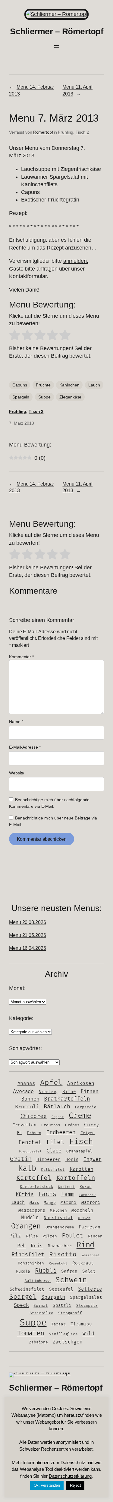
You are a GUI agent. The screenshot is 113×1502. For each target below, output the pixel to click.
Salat (89, 1271)
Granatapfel (79, 1151)
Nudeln (30, 1218)
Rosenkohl (58, 1263)
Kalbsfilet (53, 1169)
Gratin (20, 1159)
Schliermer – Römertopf (56, 31)
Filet (55, 1142)
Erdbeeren (61, 1132)
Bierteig (48, 1091)
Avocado (23, 1092)
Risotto (62, 1254)
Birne (69, 1091)
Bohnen (30, 1099)
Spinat (40, 1305)
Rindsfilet (27, 1254)
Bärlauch (57, 1106)
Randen (95, 1236)
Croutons (50, 1125)
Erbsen (34, 1133)
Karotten (81, 1169)
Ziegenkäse (70, 397)
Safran (69, 1271)
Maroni (69, 1202)
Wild (89, 1334)
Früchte (43, 385)
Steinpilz (87, 1305)
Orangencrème (60, 1227)
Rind (86, 1245)
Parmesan (89, 1227)
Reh (21, 1246)
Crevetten (24, 1125)
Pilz (15, 1236)
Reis (37, 1246)
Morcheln (82, 1210)
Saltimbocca (37, 1281)
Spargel (22, 1297)
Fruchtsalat (30, 1151)
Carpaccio (85, 1107)
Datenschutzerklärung (70, 1476)
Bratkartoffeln (67, 1099)
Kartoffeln (75, 1178)
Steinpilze (41, 1313)
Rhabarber (60, 1246)
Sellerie (90, 1289)
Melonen (58, 1210)
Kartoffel (33, 1178)
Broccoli (27, 1107)
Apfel (51, 1082)
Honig (72, 1159)
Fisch (81, 1141)
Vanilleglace (63, 1334)
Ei (19, 1132)
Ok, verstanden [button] (47, 1485)
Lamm (67, 1194)
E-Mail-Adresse (24, 747)
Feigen (87, 1133)
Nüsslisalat (58, 1217)
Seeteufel (61, 1289)
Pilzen (49, 1236)
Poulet (72, 1235)
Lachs (48, 1194)
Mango (50, 1202)
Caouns (19, 385)
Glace (54, 1151)
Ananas (26, 1083)
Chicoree (33, 1116)
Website (16, 773)
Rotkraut (83, 1263)
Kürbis (24, 1195)
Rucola (23, 1271)
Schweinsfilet (27, 1289)
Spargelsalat (86, 1297)
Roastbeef (90, 1255)
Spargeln (20, 397)
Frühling (65, 132)
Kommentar (21, 656)
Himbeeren (48, 1159)
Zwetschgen (68, 1342)
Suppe (44, 397)
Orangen (25, 1226)
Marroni (90, 1202)
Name (16, 721)
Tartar (58, 1324)
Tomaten (30, 1333)
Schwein (71, 1280)
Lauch (94, 385)
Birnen (90, 1092)
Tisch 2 (82, 132)
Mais (34, 1202)
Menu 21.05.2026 (27, 935)
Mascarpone (31, 1210)
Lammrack (87, 1195)
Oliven (84, 1218)
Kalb (27, 1168)
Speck (21, 1305)
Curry (91, 1125)
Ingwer (92, 1159)
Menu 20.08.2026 (27, 922)
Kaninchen (69, 385)
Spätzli (62, 1305)
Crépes (72, 1125)
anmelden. (75, 261)
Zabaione (38, 1342)
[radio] (14, 336)
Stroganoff (70, 1313)
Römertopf (43, 132)
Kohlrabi (66, 1187)
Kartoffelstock (36, 1186)
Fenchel (29, 1142)
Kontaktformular (28, 276)
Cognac (58, 1117)
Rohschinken (31, 1263)
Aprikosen (80, 1083)
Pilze (32, 1236)
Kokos (86, 1186)
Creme (80, 1115)
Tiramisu (81, 1324)
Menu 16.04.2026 (27, 948)
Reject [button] (75, 1485)
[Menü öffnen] (56, 46)
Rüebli (45, 1270)
